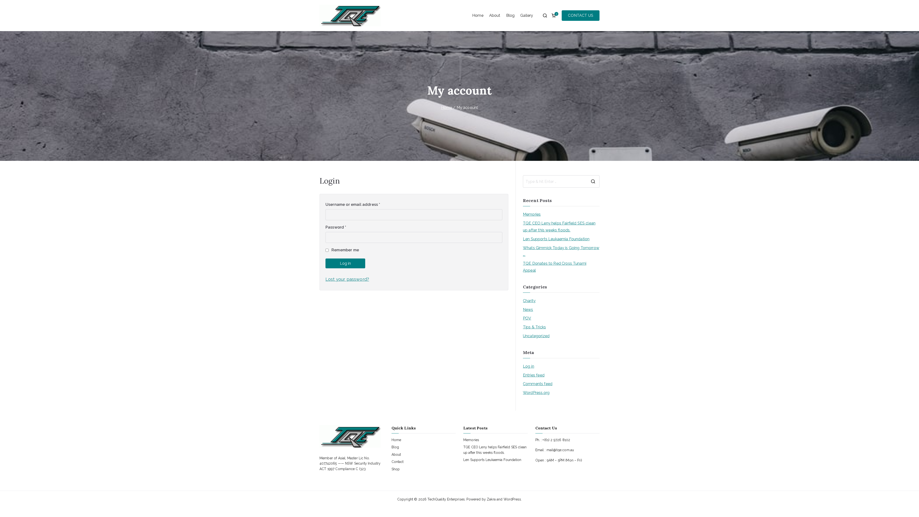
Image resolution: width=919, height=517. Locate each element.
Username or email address (352, 204)
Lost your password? (347, 279)
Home (477, 15)
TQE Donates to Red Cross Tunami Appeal (554, 267)
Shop (396, 469)
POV (527, 318)
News (528, 309)
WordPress (512, 499)
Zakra (491, 499)
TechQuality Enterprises (446, 499)
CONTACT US (580, 15)
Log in (345, 263)
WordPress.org (536, 392)
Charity (529, 300)
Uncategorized (536, 336)
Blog (510, 15)
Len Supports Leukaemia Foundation (556, 239)
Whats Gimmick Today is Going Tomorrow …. (561, 251)
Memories (532, 214)
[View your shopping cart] (553, 15)
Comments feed (537, 384)
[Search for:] (561, 181)
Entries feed (533, 375)
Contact (398, 462)
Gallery (526, 15)
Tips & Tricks (534, 327)
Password (335, 227)
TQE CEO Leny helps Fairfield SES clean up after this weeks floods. (559, 226)
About (494, 15)
